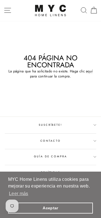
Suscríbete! (50, 125)
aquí (89, 71)
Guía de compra (50, 156)
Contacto (50, 141)
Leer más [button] (18, 193)
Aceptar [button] (50, 208)
